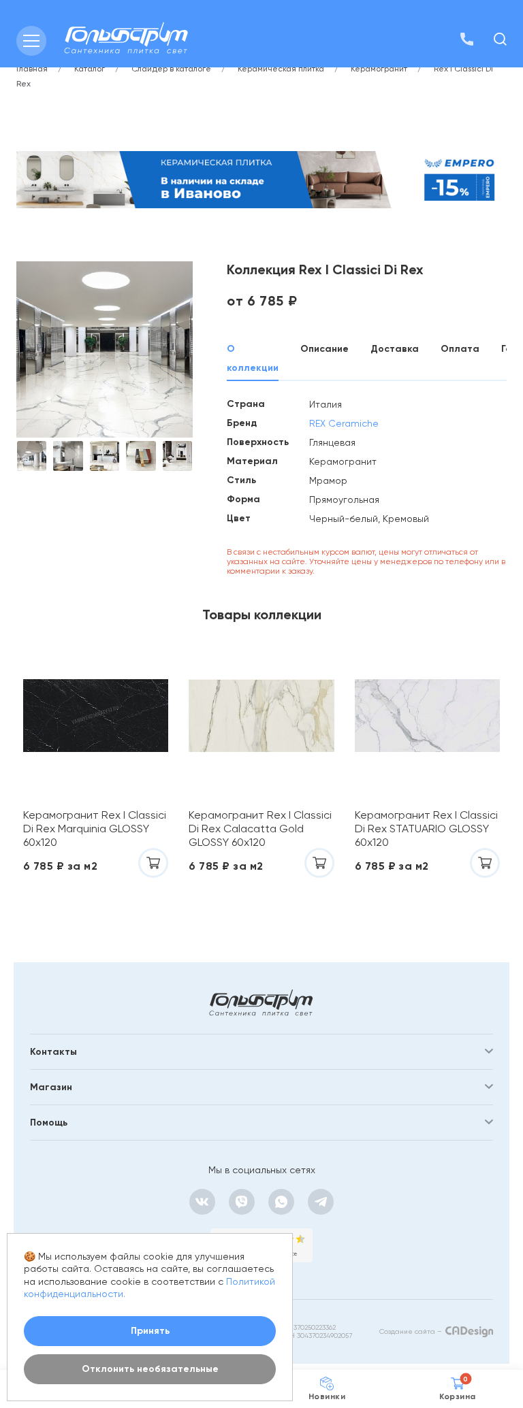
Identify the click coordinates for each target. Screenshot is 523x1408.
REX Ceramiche (344, 423)
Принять (150, 1331)
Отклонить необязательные (150, 1369)
